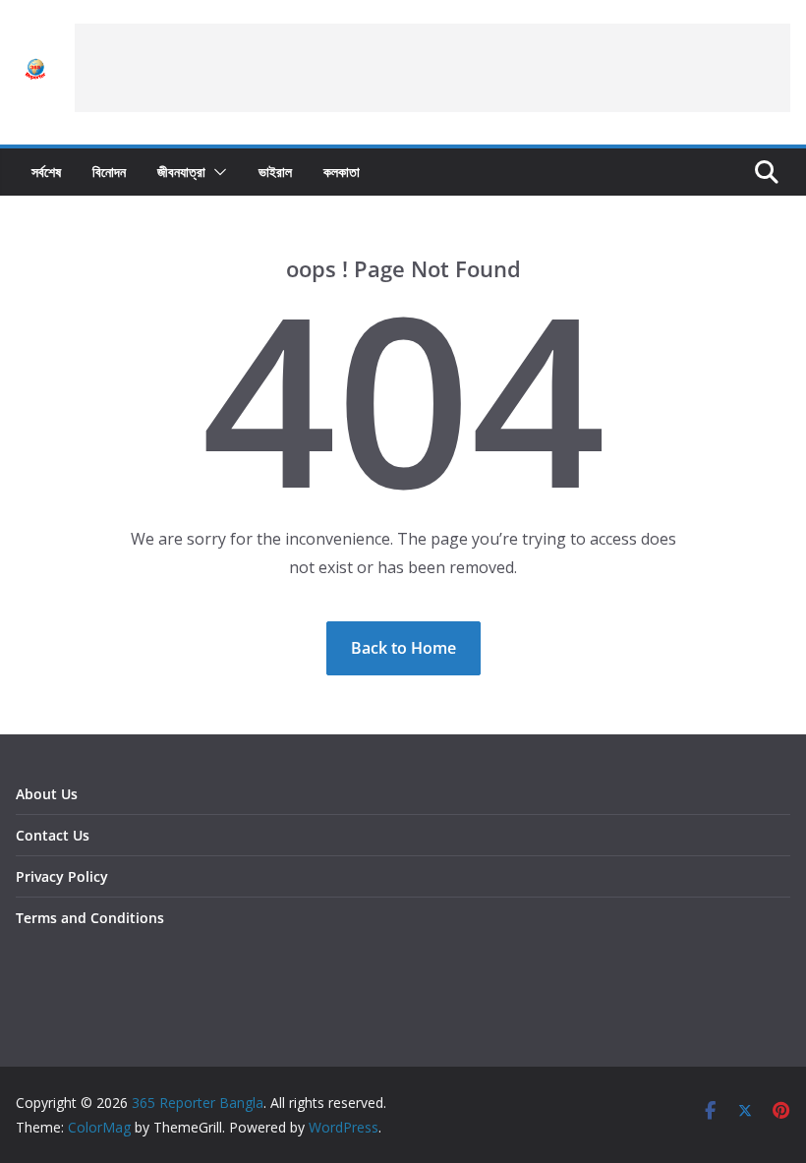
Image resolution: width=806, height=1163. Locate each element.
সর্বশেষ (46, 171)
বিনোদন (109, 171)
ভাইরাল (275, 171)
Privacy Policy (62, 876)
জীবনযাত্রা (181, 171)
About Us (47, 794)
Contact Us (52, 835)
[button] (216, 172)
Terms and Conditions (90, 917)
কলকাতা (341, 171)
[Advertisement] (432, 68)
